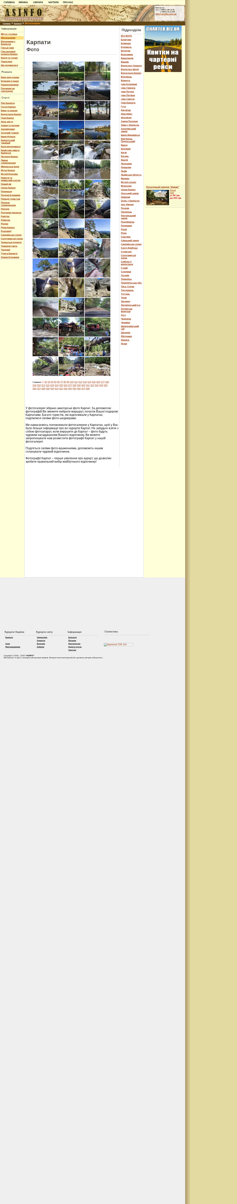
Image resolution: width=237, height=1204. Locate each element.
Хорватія (41, 640)
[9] (68, 382)
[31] (88, 385)
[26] (65, 385)
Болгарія (41, 644)
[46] (79, 388)
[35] (105, 385)
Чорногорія (42, 637)
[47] (83, 388)
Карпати (17, 23)
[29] (79, 385)
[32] (92, 385)
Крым (173, 190)
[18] (107, 382)
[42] (61, 388)
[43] (65, 388)
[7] (61, 382)
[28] (74, 385)
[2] (46, 382)
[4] (52, 382)
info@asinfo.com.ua (166, 14)
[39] (48, 388)
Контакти (72, 637)
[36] (34, 388)
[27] (70, 385)
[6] (58, 382)
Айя (172, 193)
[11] (76, 382)
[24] (57, 385)
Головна (7, 23)
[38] (43, 388)
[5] (55, 382)
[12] (80, 382)
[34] (101, 385)
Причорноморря (12, 647)
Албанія (40, 647)
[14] (89, 382)
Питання (72, 640)
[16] (98, 382)
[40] (52, 388)
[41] (57, 388)
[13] (85, 382)
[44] (70, 388)
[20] (39, 385)
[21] (43, 385)
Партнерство (74, 644)
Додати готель (75, 647)
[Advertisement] (72, 31)
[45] (74, 388)
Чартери (72, 650)
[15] (94, 382)
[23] (52, 385)
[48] (88, 388)
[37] (39, 388)
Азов (7, 644)
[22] (48, 385)
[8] (65, 382)
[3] (49, 382)
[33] (97, 385)
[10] (72, 382)
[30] (83, 385)
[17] (102, 382)
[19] (34, 385)
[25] (61, 385)
